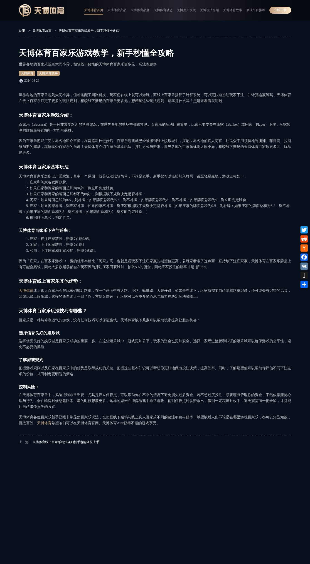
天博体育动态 (163, 10)
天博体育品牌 (140, 10)
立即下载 (280, 10)
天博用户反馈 (186, 10)
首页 (22, 30)
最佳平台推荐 (255, 10)
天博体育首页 (93, 10)
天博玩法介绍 (209, 10)
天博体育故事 (232, 10)
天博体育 (27, 73)
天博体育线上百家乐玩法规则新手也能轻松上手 (65, 442)
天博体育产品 (116, 10)
